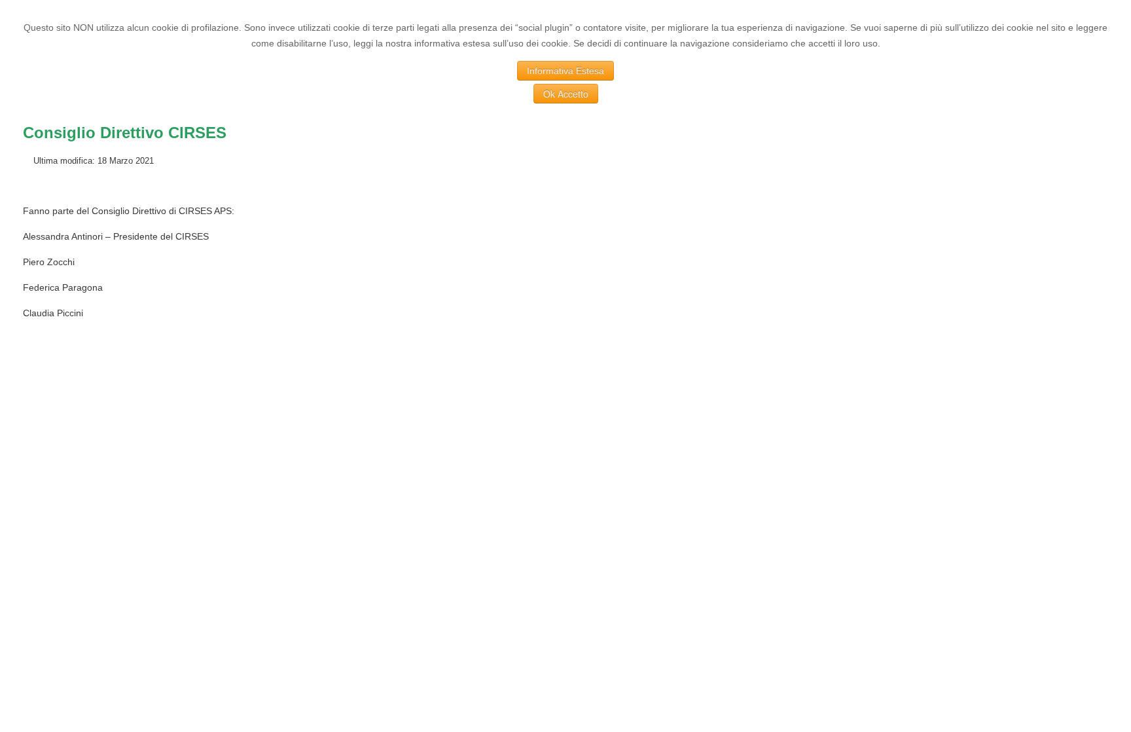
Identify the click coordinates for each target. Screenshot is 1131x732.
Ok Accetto (565, 93)
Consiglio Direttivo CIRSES (124, 132)
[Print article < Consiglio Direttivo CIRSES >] (1089, 161)
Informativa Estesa (565, 70)
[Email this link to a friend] (1104, 161)
